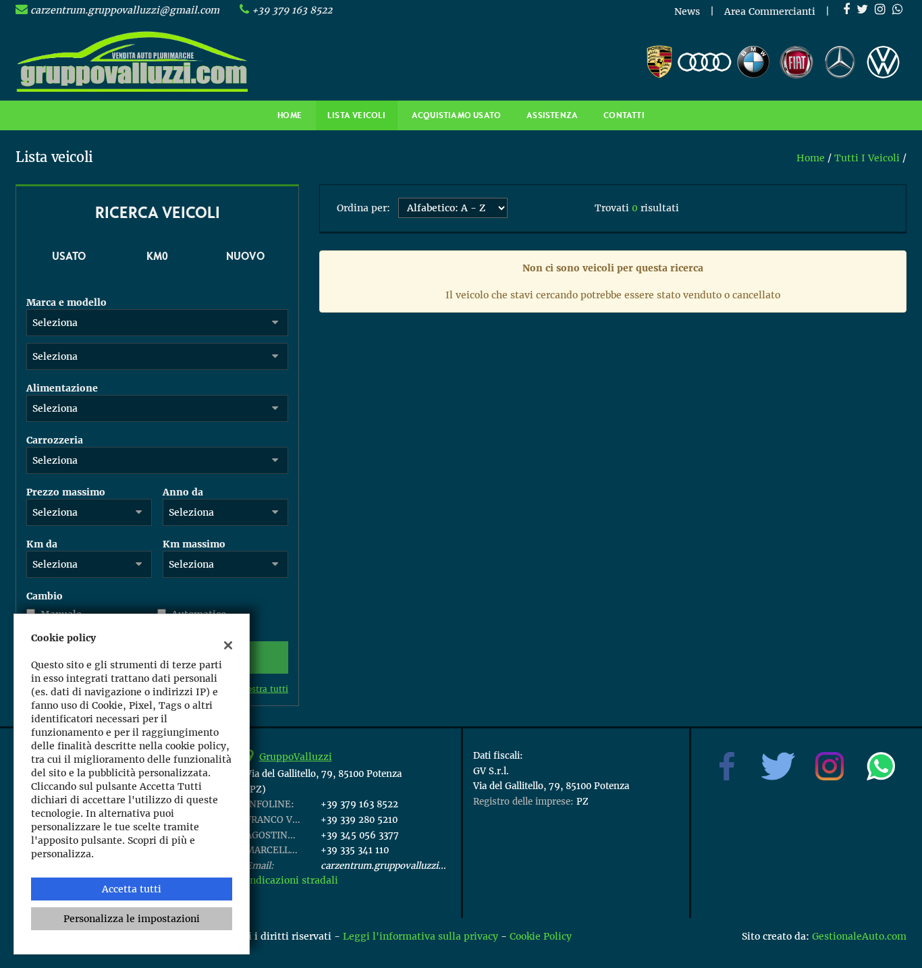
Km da (41, 544)
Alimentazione (62, 388)
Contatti (624, 115)
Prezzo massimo (65, 492)
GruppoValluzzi (295, 757)
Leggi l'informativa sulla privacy (420, 936)
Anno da (183, 492)
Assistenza (552, 115)
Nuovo (245, 255)
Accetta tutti (131, 889)
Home (289, 115)
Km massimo (194, 544)
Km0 (157, 255)
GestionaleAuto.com (859, 936)
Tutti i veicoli (867, 158)
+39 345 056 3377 (360, 835)
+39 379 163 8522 (292, 10)
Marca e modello (66, 302)
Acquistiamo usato (456, 115)
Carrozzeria (54, 440)
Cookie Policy (541, 936)
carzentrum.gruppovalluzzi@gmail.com (124, 10)
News (687, 11)
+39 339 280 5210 (359, 820)
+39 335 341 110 (355, 850)
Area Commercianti (769, 11)
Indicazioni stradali (292, 880)
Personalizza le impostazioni (131, 919)
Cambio (44, 596)
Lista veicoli (356, 115)
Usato (69, 255)
